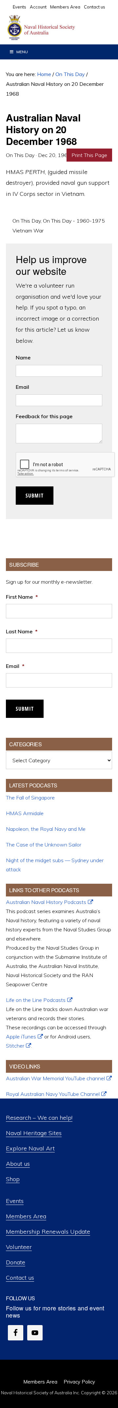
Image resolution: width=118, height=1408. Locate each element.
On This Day (26, 220)
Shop (13, 1179)
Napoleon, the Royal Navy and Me (46, 829)
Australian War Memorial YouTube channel (55, 1078)
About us (18, 1163)
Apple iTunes (21, 1036)
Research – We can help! (39, 1117)
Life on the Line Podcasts (36, 1000)
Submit (35, 495)
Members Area (26, 1216)
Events (15, 1201)
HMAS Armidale (25, 813)
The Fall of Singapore (30, 797)
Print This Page (89, 155)
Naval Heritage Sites (34, 1133)
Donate (15, 1262)
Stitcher (15, 1045)
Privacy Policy (79, 1382)
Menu (22, 51)
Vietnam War (28, 230)
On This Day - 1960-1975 (74, 220)
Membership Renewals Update (48, 1231)
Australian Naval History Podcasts (46, 902)
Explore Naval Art (30, 1148)
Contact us (20, 1277)
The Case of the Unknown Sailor (43, 844)
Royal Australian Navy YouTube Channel (53, 1094)
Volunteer (19, 1247)
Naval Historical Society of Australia (56, 28)
